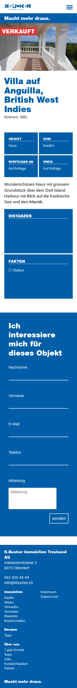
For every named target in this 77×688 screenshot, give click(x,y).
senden (59, 518)
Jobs (7, 659)
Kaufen (9, 597)
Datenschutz (49, 596)
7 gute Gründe (14, 650)
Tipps (8, 635)
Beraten (10, 629)
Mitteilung (17, 481)
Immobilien (13, 592)
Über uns (11, 644)
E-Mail (14, 424)
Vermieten (11, 611)
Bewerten (11, 616)
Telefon (15, 452)
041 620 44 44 (16, 577)
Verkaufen (11, 607)
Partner (9, 668)
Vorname (16, 396)
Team (8, 654)
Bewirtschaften (14, 621)
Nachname (18, 367)
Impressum (49, 592)
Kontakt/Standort (16, 664)
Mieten (9, 602)
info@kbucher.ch (18, 583)
